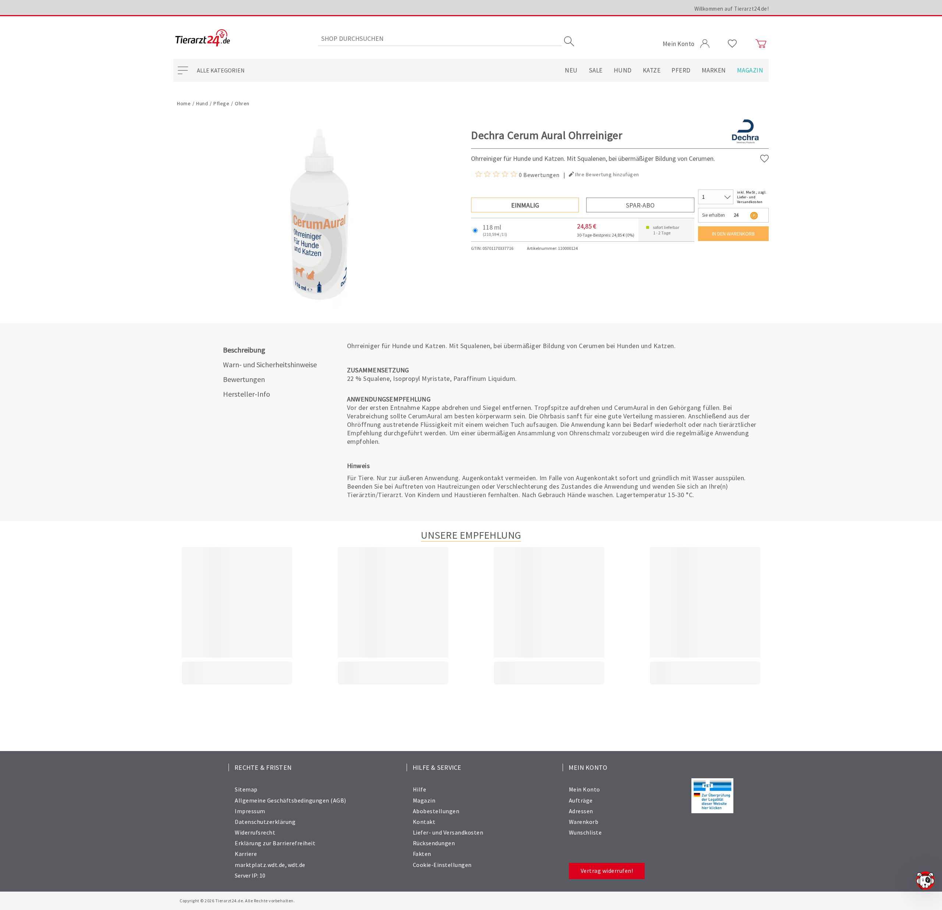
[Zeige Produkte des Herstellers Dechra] (745, 143)
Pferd (681, 70)
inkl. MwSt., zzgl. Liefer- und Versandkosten (751, 197)
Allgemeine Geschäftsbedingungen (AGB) (290, 800)
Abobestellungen (436, 811)
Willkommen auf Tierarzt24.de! (731, 8)
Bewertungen (244, 379)
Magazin (750, 70)
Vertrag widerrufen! (607, 870)
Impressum (250, 811)
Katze (652, 70)
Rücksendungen (434, 843)
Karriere (246, 853)
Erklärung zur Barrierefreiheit (275, 843)
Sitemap (246, 789)
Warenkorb (584, 821)
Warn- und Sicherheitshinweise (270, 364)
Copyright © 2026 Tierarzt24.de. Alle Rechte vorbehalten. (237, 900)
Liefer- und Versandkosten (448, 832)
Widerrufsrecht (255, 832)
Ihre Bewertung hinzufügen (607, 174)
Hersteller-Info (246, 394)
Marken (714, 70)
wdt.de (296, 864)
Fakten (422, 853)
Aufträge (581, 800)
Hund (623, 70)
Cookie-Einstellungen (442, 864)
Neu (571, 70)
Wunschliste (585, 832)
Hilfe (419, 789)
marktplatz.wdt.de (260, 864)
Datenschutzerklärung (265, 821)
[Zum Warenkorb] (760, 43)
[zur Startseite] (202, 38)
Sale (596, 70)
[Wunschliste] (732, 43)
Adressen (581, 811)
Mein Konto (584, 789)
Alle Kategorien (221, 70)
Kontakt (424, 821)
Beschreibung (244, 349)
